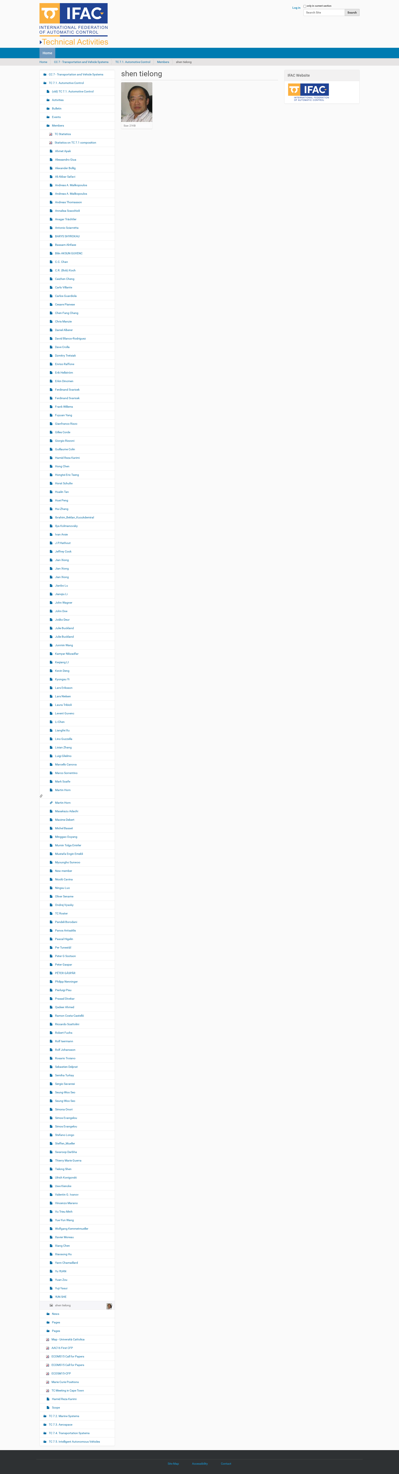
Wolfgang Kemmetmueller (71, 1228)
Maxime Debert (64, 819)
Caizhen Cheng (64, 279)
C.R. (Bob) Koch (65, 270)
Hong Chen (61, 466)
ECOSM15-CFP (61, 1373)
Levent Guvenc (64, 713)
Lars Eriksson (63, 687)
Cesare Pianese (64, 304)
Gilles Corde (62, 432)
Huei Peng (61, 500)
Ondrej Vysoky (64, 905)
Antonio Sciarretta (66, 227)
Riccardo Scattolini (66, 1024)
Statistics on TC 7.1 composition (75, 142)
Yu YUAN (60, 1271)
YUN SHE (60, 1296)
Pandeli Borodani (65, 922)
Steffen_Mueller (64, 1143)
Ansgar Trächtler (65, 219)
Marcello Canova (65, 764)
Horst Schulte (63, 483)
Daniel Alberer (63, 330)
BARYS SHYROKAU (67, 236)
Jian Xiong (61, 560)
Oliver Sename (63, 896)
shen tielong (63, 1305)
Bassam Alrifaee (65, 244)
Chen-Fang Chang (66, 313)
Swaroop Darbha (65, 1152)
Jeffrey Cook (62, 551)
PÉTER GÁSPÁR (64, 973)
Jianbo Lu (61, 585)
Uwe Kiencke (62, 1186)
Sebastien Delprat (66, 1066)
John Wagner (63, 602)
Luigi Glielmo (62, 756)
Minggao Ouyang (65, 836)
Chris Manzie (63, 321)
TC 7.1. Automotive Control (132, 62)
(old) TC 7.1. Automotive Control (72, 91)
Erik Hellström (63, 372)
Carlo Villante (63, 287)
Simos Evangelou (65, 1118)
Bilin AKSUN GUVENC (68, 253)
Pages (55, 1322)
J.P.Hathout (62, 543)
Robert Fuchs (63, 1032)
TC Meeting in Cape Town (67, 1390)
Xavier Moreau (64, 1237)
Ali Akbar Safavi (64, 176)
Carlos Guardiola (65, 296)
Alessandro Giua (65, 159)
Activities (57, 100)
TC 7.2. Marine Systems (63, 1416)
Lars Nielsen (62, 696)
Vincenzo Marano (66, 1203)
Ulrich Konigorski (65, 1177)
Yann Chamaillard (66, 1262)
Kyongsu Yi (61, 679)
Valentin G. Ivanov (66, 1194)
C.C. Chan (61, 261)
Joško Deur (62, 619)
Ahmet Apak (62, 151)
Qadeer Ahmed (64, 1007)
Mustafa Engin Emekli (68, 853)
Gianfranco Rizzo (65, 423)
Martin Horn (62, 790)
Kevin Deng (61, 670)
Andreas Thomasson (68, 202)
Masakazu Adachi (66, 811)
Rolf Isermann (63, 1041)
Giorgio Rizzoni (64, 440)
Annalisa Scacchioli (67, 210)
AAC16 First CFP (62, 1348)
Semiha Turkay (64, 1075)
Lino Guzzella (63, 739)
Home (47, 53)
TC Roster (61, 913)
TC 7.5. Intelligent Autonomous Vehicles (74, 1441)
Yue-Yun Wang (64, 1220)
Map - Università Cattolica (68, 1339)
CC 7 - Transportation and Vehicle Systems (81, 62)
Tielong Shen (62, 1169)
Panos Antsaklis (65, 930)
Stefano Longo (64, 1135)
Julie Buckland (64, 628)
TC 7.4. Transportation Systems (69, 1433)
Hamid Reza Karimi (67, 457)
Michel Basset (63, 828)
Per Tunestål (62, 947)
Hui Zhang (61, 509)
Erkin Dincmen (63, 381)
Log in (296, 7)
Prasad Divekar (64, 998)
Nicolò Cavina (63, 879)
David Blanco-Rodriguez (70, 338)
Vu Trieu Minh (63, 1211)
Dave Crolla (62, 347)
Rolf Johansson (64, 1049)
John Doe (60, 611)
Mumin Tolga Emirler (67, 845)
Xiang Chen (62, 1245)
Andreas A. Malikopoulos (70, 185)
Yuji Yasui (60, 1288)
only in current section (319, 5)
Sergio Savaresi (64, 1083)
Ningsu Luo (62, 888)
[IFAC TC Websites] (73, 24)
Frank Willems (63, 406)
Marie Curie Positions (65, 1382)
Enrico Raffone (64, 364)
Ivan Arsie (61, 534)
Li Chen (59, 721)
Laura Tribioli (63, 704)
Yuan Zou (60, 1279)
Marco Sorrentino (66, 773)
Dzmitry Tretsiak (65, 355)
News (55, 1313)
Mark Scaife (62, 781)
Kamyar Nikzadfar (66, 653)
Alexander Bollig (65, 168)
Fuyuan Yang (63, 415)
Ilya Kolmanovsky (66, 526)
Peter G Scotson (65, 956)
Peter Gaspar (63, 964)
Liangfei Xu (62, 730)
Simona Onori (63, 1109)
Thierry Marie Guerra (67, 1160)
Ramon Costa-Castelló (69, 1015)
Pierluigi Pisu (62, 990)
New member (63, 870)
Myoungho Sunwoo (67, 862)
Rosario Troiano (64, 1058)
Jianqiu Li (61, 594)
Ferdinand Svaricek (67, 389)
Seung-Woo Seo (64, 1092)
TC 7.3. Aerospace (60, 1424)
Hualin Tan (61, 491)
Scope (55, 1407)
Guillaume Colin (64, 449)
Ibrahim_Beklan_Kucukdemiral (74, 517)
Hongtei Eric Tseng (66, 474)
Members (163, 62)
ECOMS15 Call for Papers (67, 1356)
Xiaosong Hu (63, 1254)
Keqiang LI (61, 662)
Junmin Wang (63, 645)
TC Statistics (62, 134)
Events (56, 117)
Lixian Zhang (63, 747)
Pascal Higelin (63, 939)
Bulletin (56, 108)
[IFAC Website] (308, 92)
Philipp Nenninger (66, 981)
